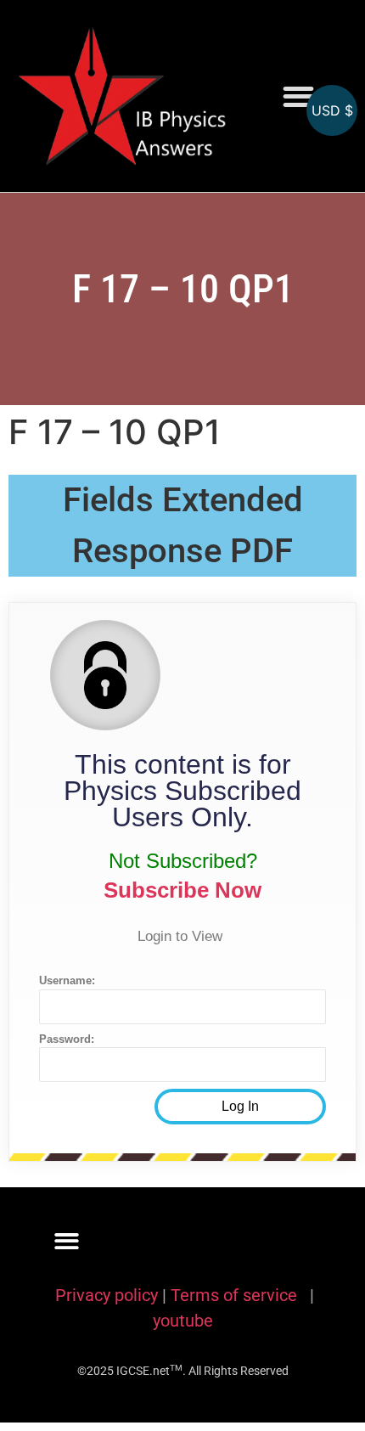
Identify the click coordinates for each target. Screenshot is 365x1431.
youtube (183, 1320)
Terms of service (236, 1295)
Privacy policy (106, 1295)
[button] (298, 96)
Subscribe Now (182, 890)
